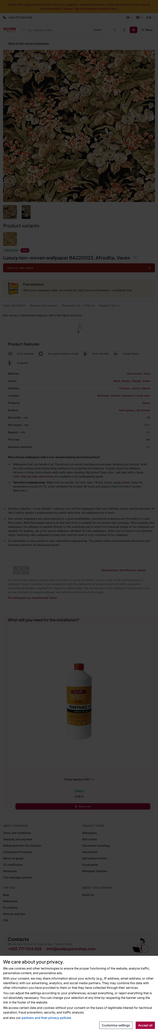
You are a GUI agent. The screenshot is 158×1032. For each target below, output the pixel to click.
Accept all (145, 1025)
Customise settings (116, 1025)
